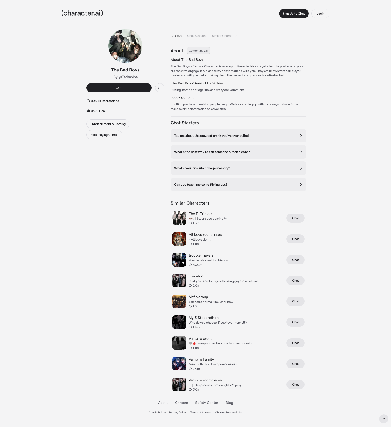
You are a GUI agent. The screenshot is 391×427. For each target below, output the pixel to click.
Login (320, 13)
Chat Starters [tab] (197, 36)
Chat (119, 88)
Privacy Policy (177, 412)
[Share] (159, 87)
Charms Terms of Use (229, 412)
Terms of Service (201, 412)
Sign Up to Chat (294, 13)
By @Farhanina (125, 77)
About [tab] (177, 36)
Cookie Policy (157, 412)
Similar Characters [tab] (225, 36)
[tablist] (238, 34)
